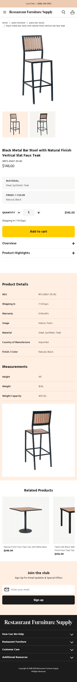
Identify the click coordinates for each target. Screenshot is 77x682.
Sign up (39, 600)
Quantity (8, 212)
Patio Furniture (18, 22)
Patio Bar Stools (36, 22)
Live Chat (30, 3)
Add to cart (38, 231)
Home (5, 22)
